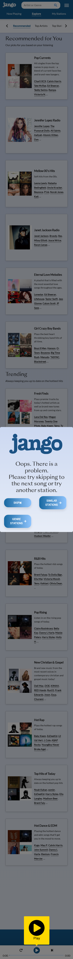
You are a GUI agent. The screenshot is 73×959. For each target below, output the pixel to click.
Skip (16, 502)
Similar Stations (51, 502)
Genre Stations (16, 521)
